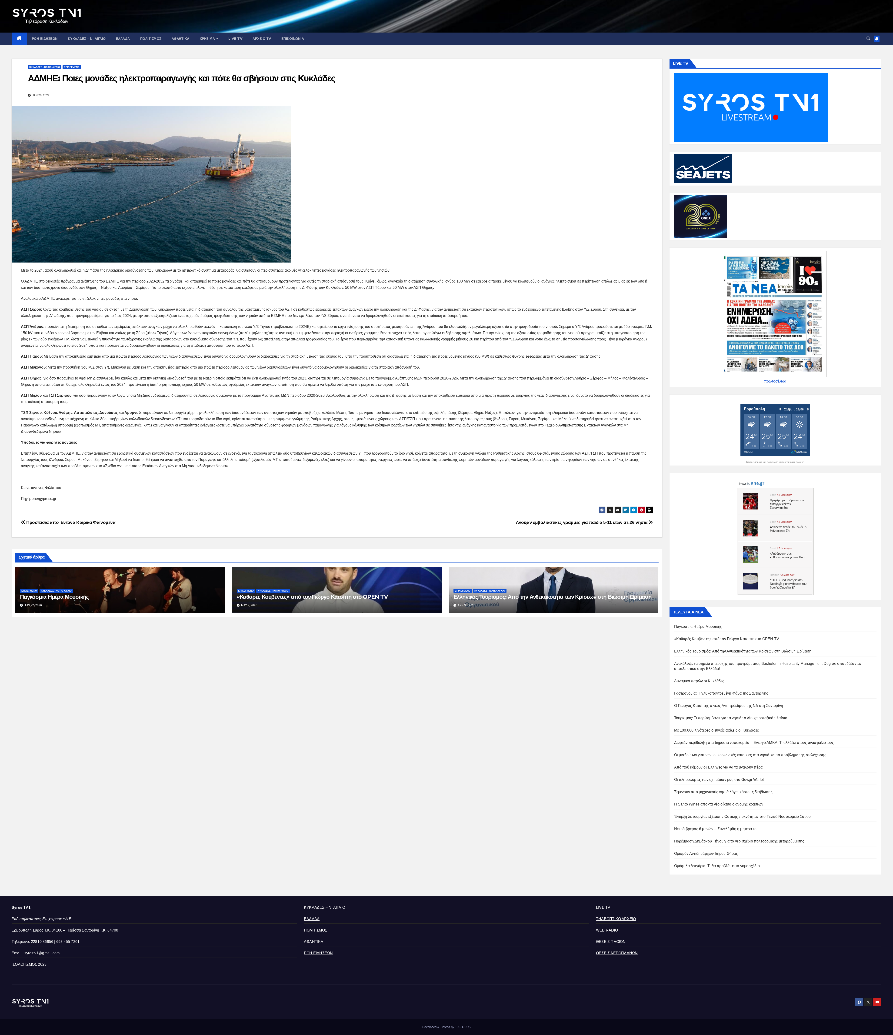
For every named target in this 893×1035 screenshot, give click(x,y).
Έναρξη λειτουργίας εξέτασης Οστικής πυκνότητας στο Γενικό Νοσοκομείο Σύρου (742, 817)
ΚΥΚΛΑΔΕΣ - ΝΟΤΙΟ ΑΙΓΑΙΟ (44, 67)
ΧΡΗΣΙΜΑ (208, 39)
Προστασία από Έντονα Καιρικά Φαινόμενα (70, 522)
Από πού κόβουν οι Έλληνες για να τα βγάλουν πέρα (718, 767)
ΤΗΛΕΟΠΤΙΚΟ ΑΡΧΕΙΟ (616, 919)
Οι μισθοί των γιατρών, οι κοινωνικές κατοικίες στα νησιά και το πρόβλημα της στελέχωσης (750, 755)
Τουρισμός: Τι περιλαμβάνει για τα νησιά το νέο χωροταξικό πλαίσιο (730, 718)
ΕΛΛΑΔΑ (123, 39)
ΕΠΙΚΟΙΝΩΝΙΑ (292, 39)
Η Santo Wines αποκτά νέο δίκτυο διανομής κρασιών (718, 804)
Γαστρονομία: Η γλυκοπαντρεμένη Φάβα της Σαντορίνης (721, 693)
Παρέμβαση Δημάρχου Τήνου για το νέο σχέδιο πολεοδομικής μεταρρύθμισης (739, 841)
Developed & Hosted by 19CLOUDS (446, 1027)
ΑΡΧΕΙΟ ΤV (262, 39)
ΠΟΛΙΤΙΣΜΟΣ (150, 39)
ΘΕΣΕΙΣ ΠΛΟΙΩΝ (611, 942)
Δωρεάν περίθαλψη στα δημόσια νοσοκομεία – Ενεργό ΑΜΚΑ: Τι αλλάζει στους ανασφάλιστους (754, 743)
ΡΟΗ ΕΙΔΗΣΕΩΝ (45, 39)
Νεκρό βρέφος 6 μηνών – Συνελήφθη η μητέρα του (716, 829)
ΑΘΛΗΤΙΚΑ (181, 39)
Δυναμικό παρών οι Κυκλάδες (699, 681)
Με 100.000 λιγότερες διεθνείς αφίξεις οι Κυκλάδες (716, 730)
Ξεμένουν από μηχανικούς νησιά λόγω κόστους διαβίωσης (723, 792)
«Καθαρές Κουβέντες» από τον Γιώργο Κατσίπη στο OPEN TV (312, 596)
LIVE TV (235, 39)
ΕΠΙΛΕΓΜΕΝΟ (72, 67)
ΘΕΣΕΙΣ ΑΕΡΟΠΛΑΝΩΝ (617, 953)
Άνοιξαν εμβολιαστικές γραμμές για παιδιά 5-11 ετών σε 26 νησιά (582, 522)
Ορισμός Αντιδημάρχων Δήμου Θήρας (706, 853)
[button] (868, 38)
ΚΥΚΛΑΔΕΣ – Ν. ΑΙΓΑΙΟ (87, 39)
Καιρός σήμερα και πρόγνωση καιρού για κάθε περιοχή (775, 462)
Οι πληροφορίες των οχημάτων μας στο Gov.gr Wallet (719, 780)
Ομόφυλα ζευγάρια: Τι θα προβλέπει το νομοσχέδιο (717, 866)
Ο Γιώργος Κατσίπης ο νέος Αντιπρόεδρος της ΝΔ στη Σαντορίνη (728, 706)
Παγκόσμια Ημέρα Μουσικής (54, 596)
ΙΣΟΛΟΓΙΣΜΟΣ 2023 (29, 964)
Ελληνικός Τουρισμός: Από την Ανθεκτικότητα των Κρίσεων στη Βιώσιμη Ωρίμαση (552, 596)
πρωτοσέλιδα (775, 381)
